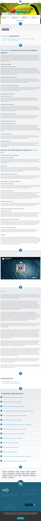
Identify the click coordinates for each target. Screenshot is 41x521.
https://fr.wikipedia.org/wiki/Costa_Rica (10, 381)
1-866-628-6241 (11, 506)
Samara (4, 40)
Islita (9, 38)
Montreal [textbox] (3, 17)
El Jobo (4, 38)
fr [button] (40, 1)
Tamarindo (16, 40)
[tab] (5, 14)
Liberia (19, 38)
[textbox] (14, 18)
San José (10, 40)
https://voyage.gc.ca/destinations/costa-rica (11, 383)
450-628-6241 (11, 504)
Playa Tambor (25, 38)
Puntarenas (32, 38)
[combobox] (5, 18)
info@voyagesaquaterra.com (11, 507)
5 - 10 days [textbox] (34, 17)
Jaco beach (14, 38)
